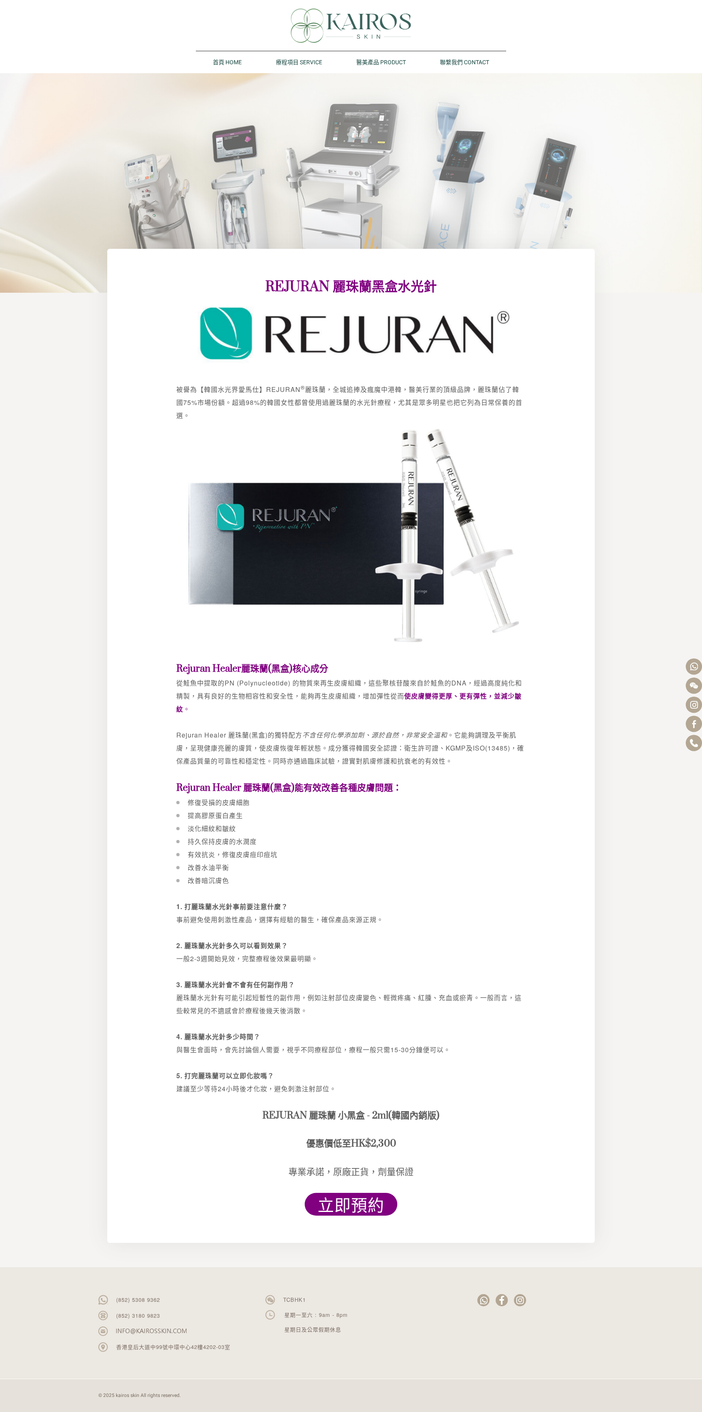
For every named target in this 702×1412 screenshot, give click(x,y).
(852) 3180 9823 (138, 1315)
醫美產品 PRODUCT (381, 62)
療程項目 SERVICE (299, 62)
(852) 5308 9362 (138, 1299)
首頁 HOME (227, 62)
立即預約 (351, 1204)
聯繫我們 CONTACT (464, 62)
